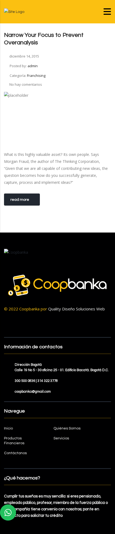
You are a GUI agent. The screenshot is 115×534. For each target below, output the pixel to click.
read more (19, 200)
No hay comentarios (25, 84)
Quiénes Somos (66, 428)
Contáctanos (15, 453)
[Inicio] (14, 11)
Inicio (8, 428)
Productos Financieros (14, 440)
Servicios (61, 438)
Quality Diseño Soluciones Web (76, 308)
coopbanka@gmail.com (33, 391)
